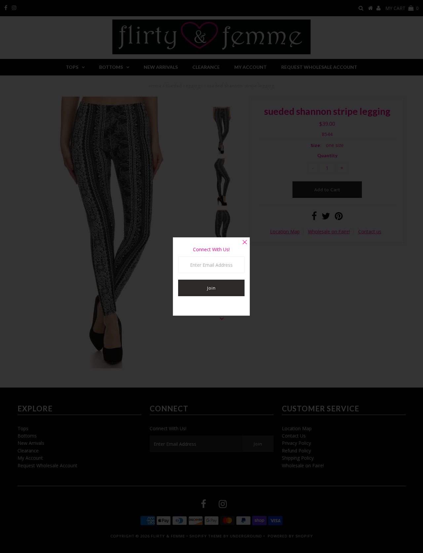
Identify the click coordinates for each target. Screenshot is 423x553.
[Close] (245, 243)
